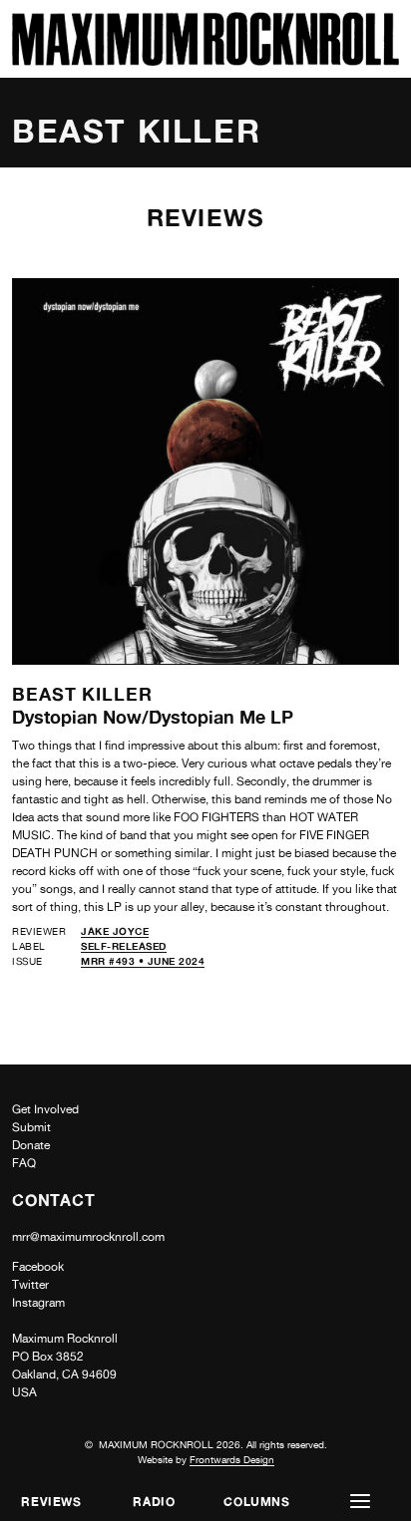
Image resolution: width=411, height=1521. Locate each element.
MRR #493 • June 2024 (143, 961)
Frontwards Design (232, 1459)
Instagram (38, 1303)
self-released (124, 946)
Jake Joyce (115, 931)
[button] (359, 1501)
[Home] (205, 60)
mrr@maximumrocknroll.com (88, 1237)
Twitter (30, 1285)
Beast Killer (82, 694)
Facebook (38, 1267)
